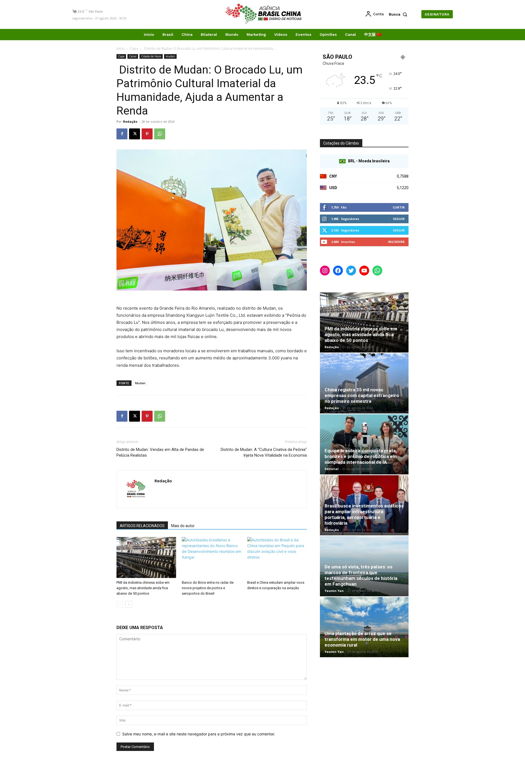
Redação (130, 121)
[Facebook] (121, 133)
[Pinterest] (147, 133)
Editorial (332, 469)
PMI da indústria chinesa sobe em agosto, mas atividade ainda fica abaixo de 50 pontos (143, 587)
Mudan (140, 383)
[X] (134, 133)
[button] (399, 14)
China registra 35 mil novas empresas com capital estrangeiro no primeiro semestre (362, 395)
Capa (134, 48)
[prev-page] (119, 604)
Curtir (399, 207)
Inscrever (396, 242)
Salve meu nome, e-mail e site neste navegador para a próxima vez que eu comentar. (198, 734)
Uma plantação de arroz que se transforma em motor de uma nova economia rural (362, 639)
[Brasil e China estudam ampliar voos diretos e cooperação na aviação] (277, 557)
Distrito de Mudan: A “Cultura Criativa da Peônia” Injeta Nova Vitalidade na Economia (264, 452)
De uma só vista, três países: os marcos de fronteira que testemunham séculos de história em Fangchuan (361, 575)
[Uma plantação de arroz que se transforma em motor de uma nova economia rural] (364, 627)
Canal (132, 56)
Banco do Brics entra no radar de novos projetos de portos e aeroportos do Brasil (208, 587)
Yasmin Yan (334, 591)
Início (120, 48)
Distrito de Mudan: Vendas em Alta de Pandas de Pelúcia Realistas (160, 452)
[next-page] (128, 604)
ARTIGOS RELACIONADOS (142, 526)
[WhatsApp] (159, 133)
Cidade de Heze (151, 56)
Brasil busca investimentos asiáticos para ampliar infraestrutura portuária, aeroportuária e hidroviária (364, 514)
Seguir (399, 219)
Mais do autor (183, 526)
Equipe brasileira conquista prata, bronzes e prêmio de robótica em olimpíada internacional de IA (361, 456)
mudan (170, 56)
